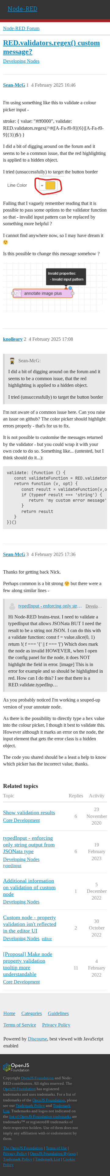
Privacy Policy (56, 1024)
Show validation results (29, 812)
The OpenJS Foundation (23, 1148)
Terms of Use (56, 1148)
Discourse (37, 1038)
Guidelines (58, 1013)
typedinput (12, 865)
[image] (55, 287)
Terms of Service (19, 1024)
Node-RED (22, 8)
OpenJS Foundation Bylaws (53, 1153)
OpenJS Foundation (37, 1078)
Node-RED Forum (21, 28)
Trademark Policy (30, 1105)
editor (47, 938)
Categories (31, 1013)
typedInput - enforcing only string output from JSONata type (50, 605)
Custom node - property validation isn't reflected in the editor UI (29, 924)
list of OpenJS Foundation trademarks (40, 1116)
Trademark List (47, 1159)
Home (9, 1013)
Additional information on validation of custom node (29, 887)
